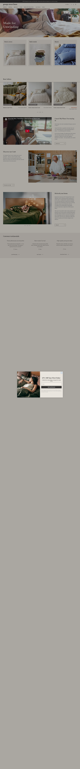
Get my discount (51, 387)
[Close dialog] (61, 373)
